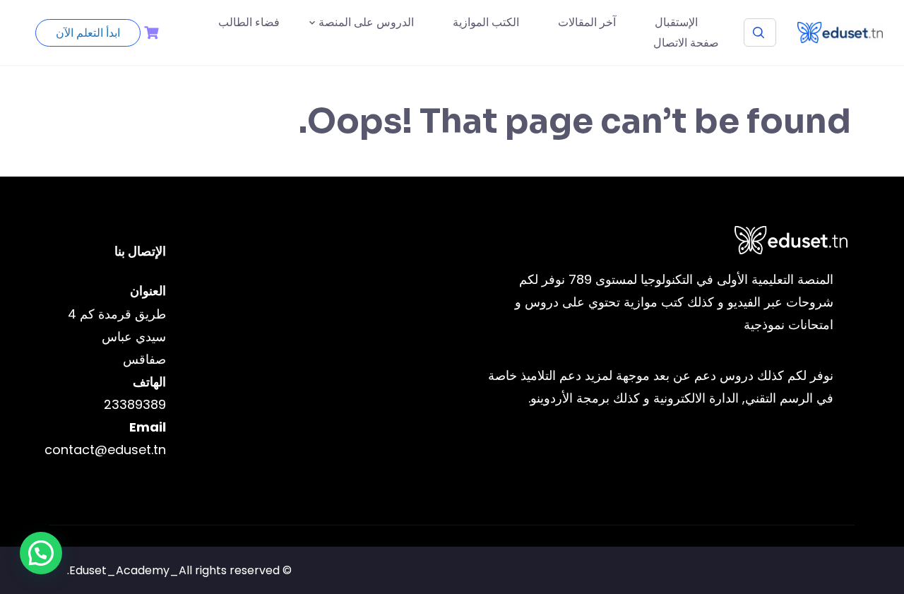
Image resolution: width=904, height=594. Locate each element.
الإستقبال (676, 22)
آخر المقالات (587, 22)
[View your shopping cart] (150, 33)
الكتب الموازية (486, 22)
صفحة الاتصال (686, 43)
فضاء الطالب (249, 22)
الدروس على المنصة (366, 22)
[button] (41, 553)
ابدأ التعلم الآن (88, 33)
